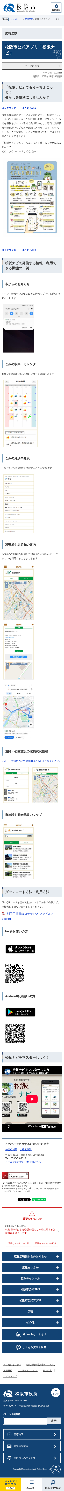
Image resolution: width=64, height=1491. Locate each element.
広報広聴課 (26, 1149)
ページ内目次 (32, 66)
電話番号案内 (21, 1446)
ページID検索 (11, 1414)
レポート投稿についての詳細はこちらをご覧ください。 (31, 761)
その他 (30, 1322)
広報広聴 (29, 19)
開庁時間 (18, 1434)
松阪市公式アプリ (30, 1300)
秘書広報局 (11, 1149)
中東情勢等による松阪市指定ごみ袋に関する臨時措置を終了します (30, 1231)
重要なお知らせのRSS (45, 1243)
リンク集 (47, 1370)
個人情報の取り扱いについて (40, 1364)
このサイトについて (28, 1370)
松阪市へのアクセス (24, 1458)
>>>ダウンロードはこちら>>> (19, 249)
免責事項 (7, 1370)
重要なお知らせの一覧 (18, 1243)
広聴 (30, 1311)
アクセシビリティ (12, 1364)
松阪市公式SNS (30, 1289)
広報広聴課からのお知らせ (30, 1256)
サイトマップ (10, 1376)
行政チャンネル (30, 1278)
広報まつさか (30, 1267)
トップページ (16, 19)
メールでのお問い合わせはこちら (23, 1161)
